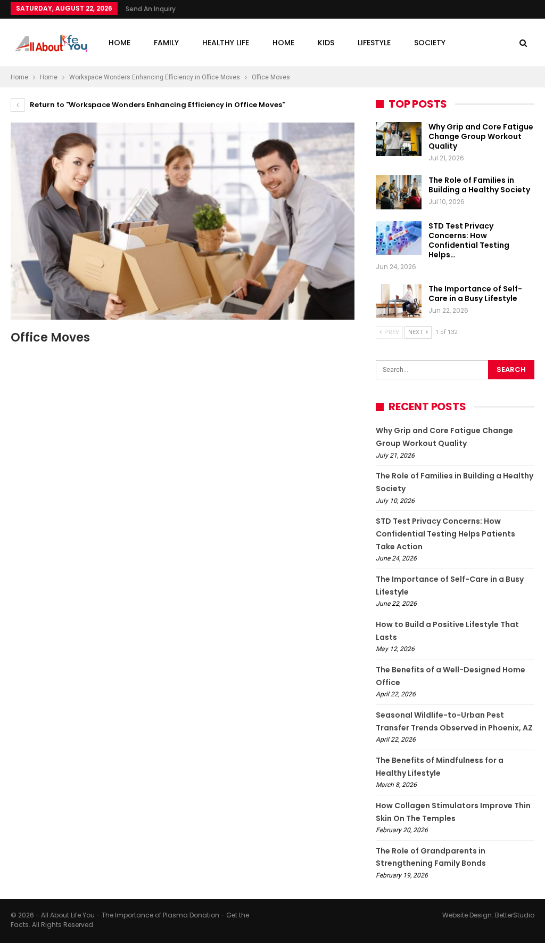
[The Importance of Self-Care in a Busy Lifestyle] (399, 301)
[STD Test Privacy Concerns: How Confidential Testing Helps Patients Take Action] (399, 238)
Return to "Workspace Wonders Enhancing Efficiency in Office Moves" (156, 105)
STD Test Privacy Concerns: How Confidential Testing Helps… (468, 240)
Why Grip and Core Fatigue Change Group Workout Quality (480, 136)
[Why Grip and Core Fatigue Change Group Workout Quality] (399, 139)
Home (119, 42)
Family (166, 42)
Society (429, 42)
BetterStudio (514, 915)
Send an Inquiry (151, 8)
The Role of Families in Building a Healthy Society (479, 185)
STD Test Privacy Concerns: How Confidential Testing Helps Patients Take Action (445, 534)
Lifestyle (374, 42)
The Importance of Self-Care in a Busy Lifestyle (475, 293)
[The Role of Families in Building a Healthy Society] (399, 192)
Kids (326, 42)
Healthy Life (225, 42)
